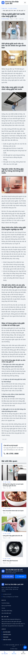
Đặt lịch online (7, 639)
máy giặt (4, 439)
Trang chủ (4, 8)
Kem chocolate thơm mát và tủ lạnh (13, 510)
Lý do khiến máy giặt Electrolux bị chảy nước (12, 625)
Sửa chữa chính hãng (7, 610)
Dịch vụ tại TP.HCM (6, 605)
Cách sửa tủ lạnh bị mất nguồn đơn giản (11, 621)
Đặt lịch (23, 653)
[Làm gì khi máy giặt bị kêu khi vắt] (14, 524)
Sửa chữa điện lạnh (6, 613)
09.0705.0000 (11, 454)
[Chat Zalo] (25, 648)
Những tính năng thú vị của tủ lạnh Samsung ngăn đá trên (13, 485)
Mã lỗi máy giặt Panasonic (10, 560)
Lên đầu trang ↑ (14, 648)
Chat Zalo (21, 576)
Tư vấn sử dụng (12, 8)
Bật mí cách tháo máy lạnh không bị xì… (11, 619)
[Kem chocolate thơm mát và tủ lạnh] (14, 499)
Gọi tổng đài (5, 653)
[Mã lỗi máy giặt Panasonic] (14, 549)
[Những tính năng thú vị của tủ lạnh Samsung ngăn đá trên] (14, 472)
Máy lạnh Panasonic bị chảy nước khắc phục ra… (13, 623)
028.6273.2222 (7, 634)
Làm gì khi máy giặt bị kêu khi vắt (12, 535)
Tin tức (3, 608)
